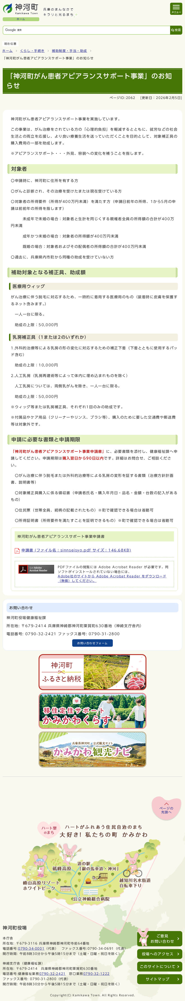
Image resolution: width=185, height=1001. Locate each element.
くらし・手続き (32, 50)
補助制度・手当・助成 (69, 50)
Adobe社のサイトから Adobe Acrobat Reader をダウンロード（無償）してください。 (112, 578)
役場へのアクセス (158, 954)
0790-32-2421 (52, 973)
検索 (178, 30)
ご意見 (162, 938)
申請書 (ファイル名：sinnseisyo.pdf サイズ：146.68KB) (76, 550)
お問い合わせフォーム (92, 643)
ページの (166, 810)
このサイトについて (158, 966)
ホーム (7, 50)
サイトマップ (158, 979)
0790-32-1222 (96, 973)
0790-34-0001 (31, 948)
